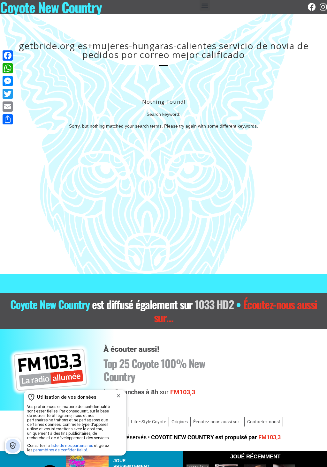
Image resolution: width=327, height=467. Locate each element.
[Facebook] (312, 7)
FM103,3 (269, 437)
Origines (179, 421)
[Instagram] (323, 7)
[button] (205, 5)
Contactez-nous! (263, 421)
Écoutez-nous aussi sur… (217, 421)
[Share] (7, 119)
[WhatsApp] (7, 68)
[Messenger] (7, 81)
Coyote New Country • (163, 310)
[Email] (7, 106)
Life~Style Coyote (148, 421)
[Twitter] (7, 93)
